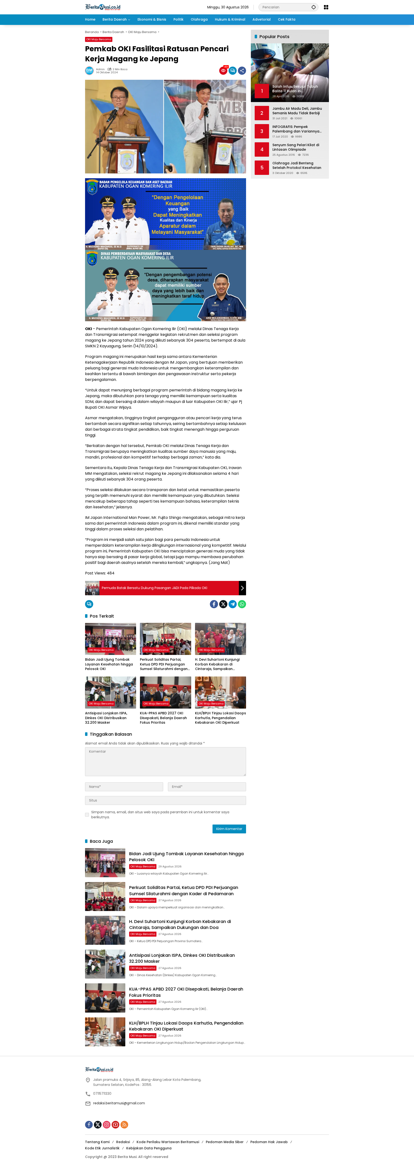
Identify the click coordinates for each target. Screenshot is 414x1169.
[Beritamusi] (103, 7)
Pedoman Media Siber (225, 1142)
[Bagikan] (242, 71)
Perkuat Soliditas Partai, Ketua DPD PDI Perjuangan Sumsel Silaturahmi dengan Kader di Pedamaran (164, 664)
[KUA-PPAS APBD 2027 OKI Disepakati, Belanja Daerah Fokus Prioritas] (165, 692)
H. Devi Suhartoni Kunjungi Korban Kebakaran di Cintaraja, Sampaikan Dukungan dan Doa (217, 664)
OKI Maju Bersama (98, 39)
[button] (313, 7)
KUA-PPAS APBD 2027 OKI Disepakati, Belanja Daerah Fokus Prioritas (163, 718)
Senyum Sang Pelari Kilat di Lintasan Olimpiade (295, 147)
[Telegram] (233, 604)
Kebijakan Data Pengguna (149, 1148)
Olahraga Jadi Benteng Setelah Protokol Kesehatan (296, 165)
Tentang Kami (97, 1142)
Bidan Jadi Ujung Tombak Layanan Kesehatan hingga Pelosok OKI (109, 664)
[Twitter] (223, 604)
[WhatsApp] (242, 604)
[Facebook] (214, 604)
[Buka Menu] (326, 7)
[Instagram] (106, 1125)
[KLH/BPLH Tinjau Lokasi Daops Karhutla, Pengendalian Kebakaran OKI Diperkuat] (220, 692)
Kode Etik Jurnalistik (102, 1148)
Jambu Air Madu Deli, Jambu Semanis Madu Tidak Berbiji (297, 110)
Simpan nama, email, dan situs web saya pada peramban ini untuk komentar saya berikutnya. (160, 814)
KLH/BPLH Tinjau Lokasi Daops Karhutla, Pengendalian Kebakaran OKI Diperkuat (220, 718)
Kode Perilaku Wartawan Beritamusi (168, 1142)
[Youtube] (115, 1125)
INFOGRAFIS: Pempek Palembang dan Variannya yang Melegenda (295, 129)
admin (100, 69)
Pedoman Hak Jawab (269, 1142)
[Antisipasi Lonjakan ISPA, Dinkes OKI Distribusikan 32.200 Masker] (110, 692)
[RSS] (124, 1125)
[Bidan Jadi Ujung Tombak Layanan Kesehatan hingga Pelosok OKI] (110, 639)
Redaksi (123, 1142)
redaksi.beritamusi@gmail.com (119, 1103)
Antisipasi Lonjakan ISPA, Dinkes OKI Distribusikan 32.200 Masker (106, 718)
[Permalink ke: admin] (90, 70)
